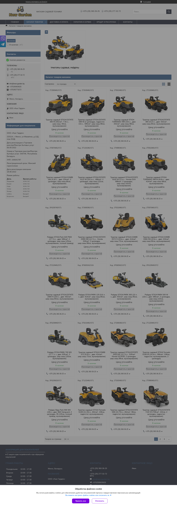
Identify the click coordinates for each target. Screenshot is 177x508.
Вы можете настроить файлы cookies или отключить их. (87, 495)
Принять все (80, 501)
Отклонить (99, 501)
